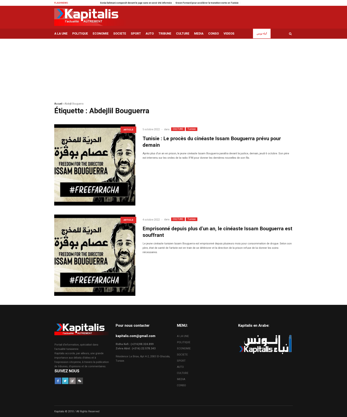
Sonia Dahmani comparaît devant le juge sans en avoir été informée (126, 3)
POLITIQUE (183, 342)
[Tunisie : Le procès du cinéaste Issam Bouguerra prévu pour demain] (94, 165)
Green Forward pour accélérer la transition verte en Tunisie (196, 3)
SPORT (181, 361)
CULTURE (178, 129)
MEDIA (181, 379)
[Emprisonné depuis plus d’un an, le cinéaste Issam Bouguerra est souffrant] (94, 255)
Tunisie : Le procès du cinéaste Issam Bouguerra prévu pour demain (212, 142)
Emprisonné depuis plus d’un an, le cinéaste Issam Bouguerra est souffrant (217, 232)
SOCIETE (182, 355)
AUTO (180, 367)
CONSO (181, 385)
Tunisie (191, 129)
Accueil (58, 104)
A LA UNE (183, 336)
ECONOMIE (184, 348)
